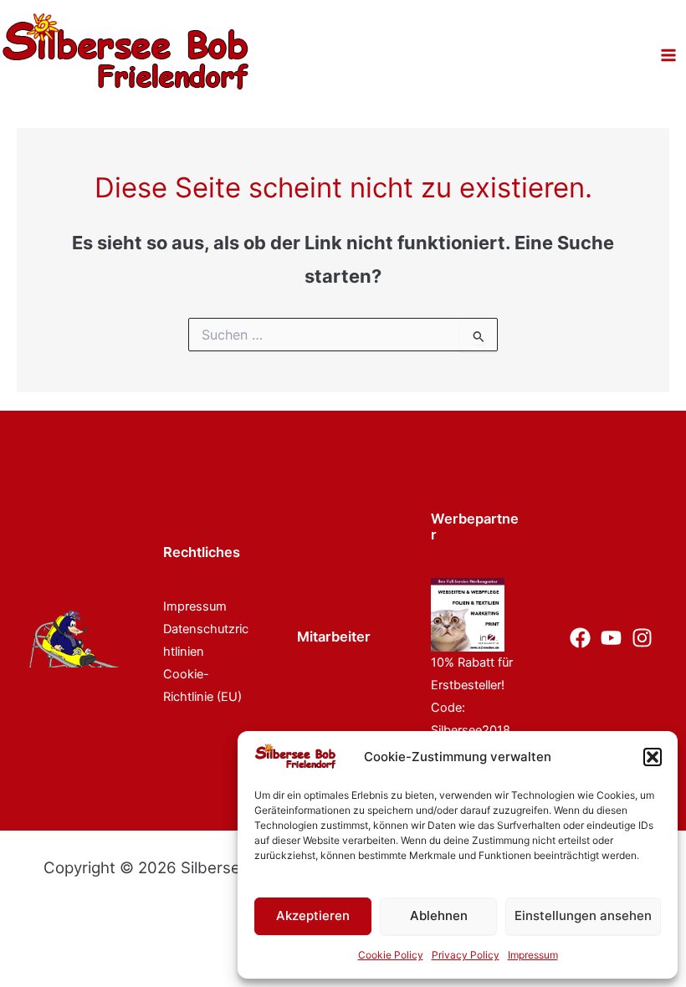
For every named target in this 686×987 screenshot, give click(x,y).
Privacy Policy (465, 955)
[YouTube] (611, 637)
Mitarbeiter (334, 636)
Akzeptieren (313, 915)
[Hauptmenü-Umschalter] (668, 55)
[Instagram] (642, 637)
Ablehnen (439, 915)
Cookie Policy (390, 955)
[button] (652, 757)
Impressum (533, 955)
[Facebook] (580, 637)
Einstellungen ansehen (583, 915)
